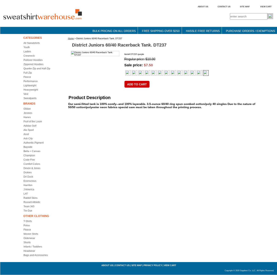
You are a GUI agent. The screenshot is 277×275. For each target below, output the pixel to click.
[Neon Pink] (173, 73)
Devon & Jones (32, 168)
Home (71, 38)
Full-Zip (28, 72)
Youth (27, 47)
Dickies (28, 172)
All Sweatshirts (32, 43)
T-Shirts (28, 221)
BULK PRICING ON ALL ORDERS (114, 31)
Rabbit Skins (31, 198)
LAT (26, 193)
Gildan (27, 108)
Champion (29, 155)
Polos (27, 225)
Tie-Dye (28, 210)
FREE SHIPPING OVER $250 (161, 31)
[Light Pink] (160, 73)
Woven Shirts (31, 234)
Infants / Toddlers (33, 246)
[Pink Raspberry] (199, 73)
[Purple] (206, 73)
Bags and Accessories (36, 255)
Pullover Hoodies (33, 60)
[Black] (134, 73)
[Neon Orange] (167, 73)
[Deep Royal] (147, 73)
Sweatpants (30, 98)
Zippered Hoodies (33, 64)
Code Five (29, 159)
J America (29, 189)
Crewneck (29, 55)
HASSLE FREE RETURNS (203, 31)
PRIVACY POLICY (153, 265)
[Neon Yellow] (180, 73)
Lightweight (30, 85)
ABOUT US (203, 6)
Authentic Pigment (34, 142)
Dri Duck (28, 176)
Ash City (28, 138)
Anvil (26, 134)
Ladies (27, 51)
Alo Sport (29, 130)
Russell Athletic (32, 202)
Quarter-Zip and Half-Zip (37, 68)
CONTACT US (224, 6)
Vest (26, 94)
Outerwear (29, 238)
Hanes (27, 117)
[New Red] (193, 73)
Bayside (28, 147)
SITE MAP (245, 6)
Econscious (30, 181)
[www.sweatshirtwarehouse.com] (51, 18)
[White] (128, 73)
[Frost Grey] (154, 73)
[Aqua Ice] (141, 73)
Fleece (27, 77)
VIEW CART (266, 6)
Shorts (27, 242)
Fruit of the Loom (33, 121)
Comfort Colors (32, 164)
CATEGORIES (32, 37)
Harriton (28, 185)
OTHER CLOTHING (36, 216)
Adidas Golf (30, 125)
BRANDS (29, 103)
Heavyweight (31, 89)
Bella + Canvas (32, 151)
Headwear (29, 251)
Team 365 (29, 206)
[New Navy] (186, 73)
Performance (31, 81)
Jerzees (28, 113)
